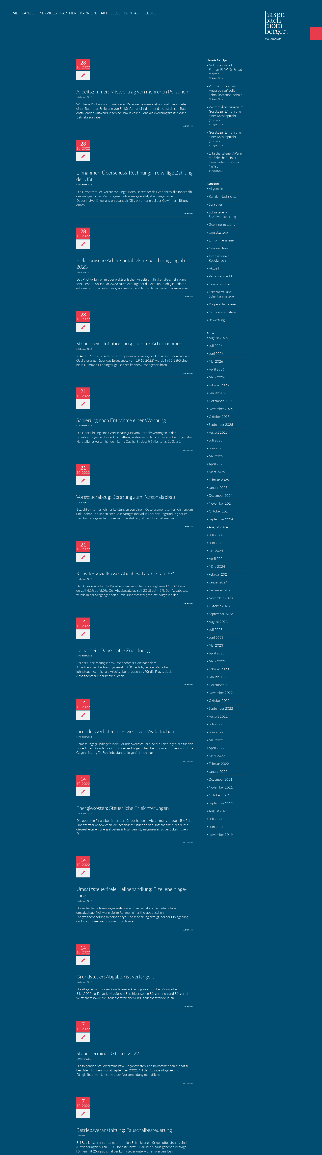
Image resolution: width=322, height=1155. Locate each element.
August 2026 (218, 338)
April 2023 (217, 653)
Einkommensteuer (222, 240)
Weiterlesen (188, 126)
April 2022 (217, 748)
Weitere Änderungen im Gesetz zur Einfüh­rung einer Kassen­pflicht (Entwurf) (226, 113)
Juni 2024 (216, 543)
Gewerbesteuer (220, 284)
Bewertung (217, 320)
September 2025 (221, 424)
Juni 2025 (216, 448)
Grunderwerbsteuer (223, 312)
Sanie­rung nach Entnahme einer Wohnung (121, 420)
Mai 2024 (216, 551)
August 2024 (218, 527)
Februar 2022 (219, 763)
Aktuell (214, 268)
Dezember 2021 (220, 779)
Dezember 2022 (220, 685)
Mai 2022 (216, 740)
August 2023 (218, 622)
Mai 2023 (216, 645)
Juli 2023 (216, 629)
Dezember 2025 (220, 401)
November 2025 (221, 409)
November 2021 (221, 787)
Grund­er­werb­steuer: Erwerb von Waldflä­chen (125, 731)
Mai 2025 (216, 456)
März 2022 (217, 756)
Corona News (219, 248)
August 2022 (218, 716)
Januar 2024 (218, 582)
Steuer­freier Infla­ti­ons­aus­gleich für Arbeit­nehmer (129, 343)
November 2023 (221, 598)
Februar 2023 (219, 669)
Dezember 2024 (220, 495)
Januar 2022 (218, 771)
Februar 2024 (219, 574)
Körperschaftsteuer (223, 304)
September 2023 (221, 614)
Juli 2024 (216, 535)
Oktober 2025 (219, 416)
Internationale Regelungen (219, 258)
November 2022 (221, 693)
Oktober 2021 (219, 795)
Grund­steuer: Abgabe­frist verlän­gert (115, 976)
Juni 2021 (216, 827)
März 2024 (217, 566)
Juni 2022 (216, 732)
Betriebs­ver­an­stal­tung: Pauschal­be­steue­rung (124, 1130)
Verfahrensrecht (220, 276)
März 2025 (217, 472)
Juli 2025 (216, 440)
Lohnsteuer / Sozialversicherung (222, 214)
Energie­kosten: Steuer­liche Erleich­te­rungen (122, 808)
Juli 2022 (216, 724)
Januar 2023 (218, 677)
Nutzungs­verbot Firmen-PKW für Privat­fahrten (226, 69)
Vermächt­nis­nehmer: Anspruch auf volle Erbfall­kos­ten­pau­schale (225, 90)
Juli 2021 (216, 819)
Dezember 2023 (220, 590)
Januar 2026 (218, 393)
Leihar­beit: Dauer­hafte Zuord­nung (113, 650)
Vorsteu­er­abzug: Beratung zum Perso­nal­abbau (125, 497)
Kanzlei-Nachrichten (223, 196)
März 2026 (217, 377)
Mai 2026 (216, 361)
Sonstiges (216, 204)
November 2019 (221, 834)
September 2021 (221, 803)
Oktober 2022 (219, 700)
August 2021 (218, 811)
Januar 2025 (218, 487)
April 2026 (217, 369)
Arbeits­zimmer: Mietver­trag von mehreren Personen (132, 91)
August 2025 (218, 432)
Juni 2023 (216, 637)
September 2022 (221, 708)
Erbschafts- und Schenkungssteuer (222, 294)
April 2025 (217, 464)
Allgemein (216, 188)
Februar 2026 (219, 385)
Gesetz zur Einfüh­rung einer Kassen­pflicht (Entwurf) (225, 136)
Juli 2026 (216, 345)
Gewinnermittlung (222, 224)
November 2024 (221, 503)
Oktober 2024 (219, 511)
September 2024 (221, 519)
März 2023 (217, 661)
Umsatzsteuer (219, 232)
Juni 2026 (216, 353)
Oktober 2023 (219, 606)
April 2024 (217, 558)
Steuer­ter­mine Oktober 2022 (107, 1053)
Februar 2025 (219, 480)
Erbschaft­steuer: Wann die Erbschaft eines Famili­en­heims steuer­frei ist (225, 159)
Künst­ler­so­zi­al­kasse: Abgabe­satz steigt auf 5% (125, 573)
